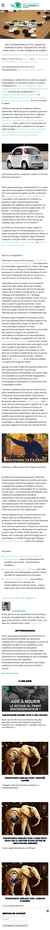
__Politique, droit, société (27, 62)
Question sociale (41, 59)
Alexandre (26, 59)
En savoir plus (10, 674)
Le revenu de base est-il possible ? (20, 569)
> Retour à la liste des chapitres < (19, 598)
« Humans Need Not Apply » (17, 579)
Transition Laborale (9, 62)
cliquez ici (35, 623)
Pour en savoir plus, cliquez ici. (31, 69)
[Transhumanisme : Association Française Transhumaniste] (25, 5)
